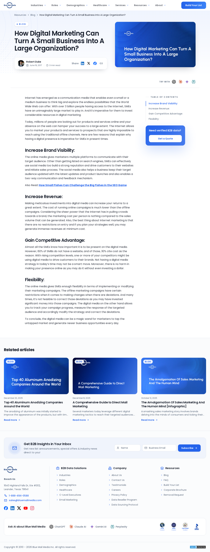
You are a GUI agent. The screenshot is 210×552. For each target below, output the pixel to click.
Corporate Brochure (175, 490)
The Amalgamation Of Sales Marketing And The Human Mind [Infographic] (173, 404)
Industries (37, 5)
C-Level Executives (70, 494)
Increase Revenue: (159, 108)
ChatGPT (60, 526)
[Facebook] (6, 508)
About (159, 5)
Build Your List (193, 5)
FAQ (166, 480)
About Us (117, 475)
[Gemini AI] (187, 82)
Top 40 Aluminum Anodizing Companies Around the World (33, 404)
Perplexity (121, 526)
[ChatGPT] (174, 82)
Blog (33, 15)
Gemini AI (100, 526)
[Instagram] (32, 508)
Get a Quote (165, 138)
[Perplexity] (194, 82)
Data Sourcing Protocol (125, 504)
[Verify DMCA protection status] (198, 547)
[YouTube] (26, 508)
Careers (116, 490)
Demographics (76, 5)
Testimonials (119, 485)
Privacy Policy (119, 494)
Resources (140, 5)
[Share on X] (88, 63)
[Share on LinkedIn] (82, 63)
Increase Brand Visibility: (163, 103)
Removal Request (174, 494)
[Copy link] (101, 63)
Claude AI (80, 526)
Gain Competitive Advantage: (166, 113)
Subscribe (187, 448)
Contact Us (118, 480)
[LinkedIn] (12, 508)
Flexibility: (154, 119)
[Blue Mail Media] (10, 5)
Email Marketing (68, 499)
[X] (19, 508)
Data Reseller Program (124, 499)
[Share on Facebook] (95, 63)
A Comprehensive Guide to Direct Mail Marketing (100, 404)
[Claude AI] (180, 82)
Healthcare (100, 5)
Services (120, 5)
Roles (55, 5)
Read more (10, 420)
